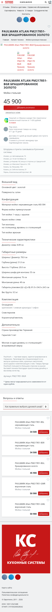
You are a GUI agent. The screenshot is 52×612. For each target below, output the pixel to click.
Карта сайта (7, 588)
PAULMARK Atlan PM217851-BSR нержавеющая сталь (29, 444)
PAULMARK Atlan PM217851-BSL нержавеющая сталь (29, 423)
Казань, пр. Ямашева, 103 (13, 167)
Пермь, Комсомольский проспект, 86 (17, 172)
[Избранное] (49, 26)
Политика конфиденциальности (15, 595)
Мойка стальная (22, 428)
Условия (12, 122)
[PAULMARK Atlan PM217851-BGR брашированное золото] (26, 46)
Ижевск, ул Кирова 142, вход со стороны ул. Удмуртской (24, 161)
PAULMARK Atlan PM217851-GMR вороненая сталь (30, 485)
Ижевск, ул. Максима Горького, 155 (17, 164)
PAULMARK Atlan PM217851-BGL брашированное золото (30, 464)
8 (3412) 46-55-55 (26, 2)
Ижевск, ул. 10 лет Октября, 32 (15, 159)
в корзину (44, 432)
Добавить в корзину (26, 108)
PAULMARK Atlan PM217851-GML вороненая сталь (30, 505)
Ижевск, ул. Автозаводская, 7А (15, 156)
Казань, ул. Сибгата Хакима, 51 (15, 169)
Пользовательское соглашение (15, 592)
